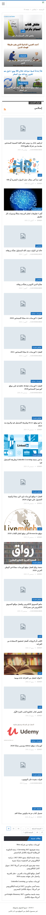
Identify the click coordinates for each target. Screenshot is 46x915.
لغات (39, 138)
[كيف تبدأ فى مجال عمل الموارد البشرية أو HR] (23, 166)
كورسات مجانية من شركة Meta (28, 845)
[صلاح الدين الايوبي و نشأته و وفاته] (23, 270)
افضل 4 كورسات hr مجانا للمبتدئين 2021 (26, 352)
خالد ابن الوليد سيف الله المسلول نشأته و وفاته (24, 251)
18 (37, 832)
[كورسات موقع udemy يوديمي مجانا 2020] (23, 731)
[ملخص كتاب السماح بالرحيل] (23, 27)
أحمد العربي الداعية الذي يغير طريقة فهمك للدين (23, 61)
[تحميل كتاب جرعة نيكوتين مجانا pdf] (23, 799)
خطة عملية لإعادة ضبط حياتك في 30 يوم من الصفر (23, 89)
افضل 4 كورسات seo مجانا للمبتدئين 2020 (26, 318)
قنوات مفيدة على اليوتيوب (32, 779)
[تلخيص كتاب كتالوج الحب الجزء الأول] (23, 698)
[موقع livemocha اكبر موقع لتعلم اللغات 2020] (23, 519)
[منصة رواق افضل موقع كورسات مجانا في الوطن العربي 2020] (23, 553)
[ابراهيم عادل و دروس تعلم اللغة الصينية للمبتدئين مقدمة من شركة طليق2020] (23, 129)
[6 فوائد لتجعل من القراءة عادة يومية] (23, 664)
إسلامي (38, 246)
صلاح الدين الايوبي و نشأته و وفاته (29, 284)
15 (13, 828)
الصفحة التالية (28, 832)
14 (18, 828)
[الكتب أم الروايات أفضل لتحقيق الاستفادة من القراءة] (23, 627)
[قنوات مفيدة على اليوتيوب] (23, 765)
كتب (23, 31)
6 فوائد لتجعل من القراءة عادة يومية (28, 678)
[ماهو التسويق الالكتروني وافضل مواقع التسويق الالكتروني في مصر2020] (23, 590)
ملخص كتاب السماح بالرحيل (23, 36)
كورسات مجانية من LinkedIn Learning (25, 881)
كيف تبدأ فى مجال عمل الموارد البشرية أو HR (24, 180)
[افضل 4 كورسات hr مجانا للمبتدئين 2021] (23, 338)
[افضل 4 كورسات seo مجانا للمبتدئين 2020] (23, 304)
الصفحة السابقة (37, 828)
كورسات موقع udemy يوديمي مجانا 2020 (26, 746)
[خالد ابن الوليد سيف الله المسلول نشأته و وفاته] (23, 236)
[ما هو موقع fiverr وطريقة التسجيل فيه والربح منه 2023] (23, 409)
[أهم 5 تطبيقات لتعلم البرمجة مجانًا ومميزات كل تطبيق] (23, 199)
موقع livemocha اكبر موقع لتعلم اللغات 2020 (25, 533)
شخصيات (23, 55)
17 (42, 832)
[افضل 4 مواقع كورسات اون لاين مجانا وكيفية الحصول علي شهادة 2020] (23, 482)
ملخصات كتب (37, 808)
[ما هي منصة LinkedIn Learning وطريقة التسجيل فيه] (23, 445)
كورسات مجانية (36, 313)
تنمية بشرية (23, 83)
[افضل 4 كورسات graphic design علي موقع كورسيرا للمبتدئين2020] (23, 372)
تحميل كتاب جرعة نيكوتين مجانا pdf (28, 813)
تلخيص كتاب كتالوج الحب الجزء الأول (28, 712)
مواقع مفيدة (37, 209)
